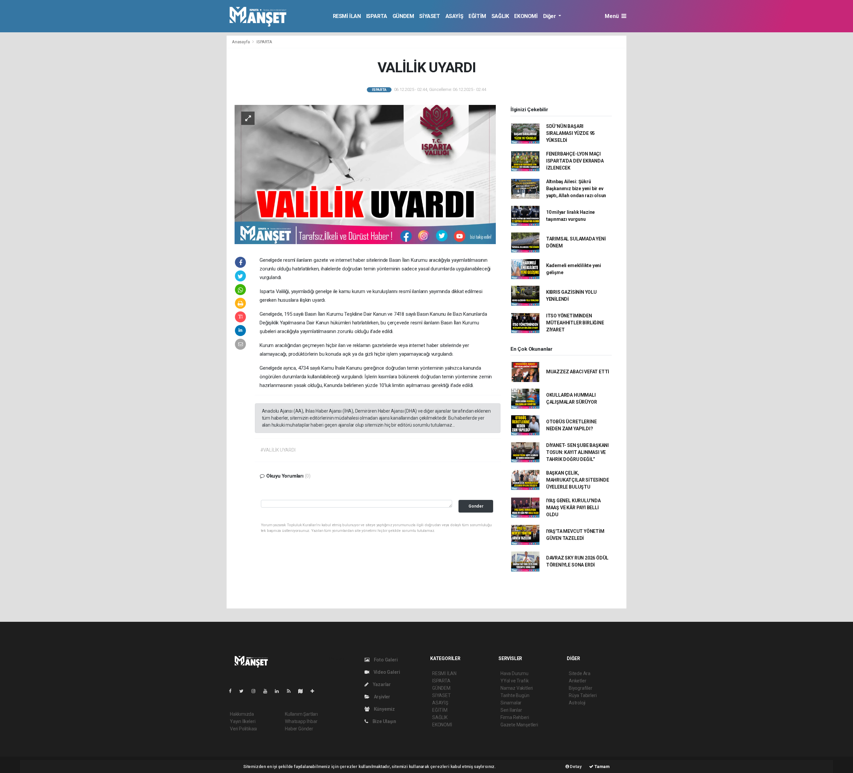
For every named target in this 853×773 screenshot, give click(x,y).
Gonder (475, 506)
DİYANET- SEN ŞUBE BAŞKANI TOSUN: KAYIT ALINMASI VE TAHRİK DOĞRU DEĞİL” (577, 452)
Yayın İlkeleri (242, 721)
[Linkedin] (279, 691)
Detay (575, 766)
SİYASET (429, 16)
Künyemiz (384, 709)
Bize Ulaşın (384, 721)
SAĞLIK (500, 16)
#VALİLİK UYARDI (278, 450)
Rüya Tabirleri (582, 695)
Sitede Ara (579, 673)
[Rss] (291, 691)
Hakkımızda (242, 714)
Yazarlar (381, 684)
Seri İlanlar (511, 710)
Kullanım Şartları (301, 714)
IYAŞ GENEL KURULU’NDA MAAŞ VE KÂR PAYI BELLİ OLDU (573, 507)
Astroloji (577, 702)
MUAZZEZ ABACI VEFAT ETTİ (577, 371)
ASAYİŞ (454, 16)
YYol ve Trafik (514, 680)
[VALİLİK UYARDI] (365, 174)
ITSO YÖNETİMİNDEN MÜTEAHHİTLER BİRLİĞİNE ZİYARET (575, 322)
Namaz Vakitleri (516, 688)
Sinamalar (510, 702)
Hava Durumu (514, 673)
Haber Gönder (299, 728)
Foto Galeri (385, 659)
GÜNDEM (403, 16)
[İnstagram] (256, 691)
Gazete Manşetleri (519, 724)
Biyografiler (580, 688)
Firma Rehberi (514, 717)
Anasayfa (241, 41)
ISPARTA (376, 16)
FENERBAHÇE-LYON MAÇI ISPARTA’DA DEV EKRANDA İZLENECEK (575, 161)
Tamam (601, 766)
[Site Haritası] (303, 691)
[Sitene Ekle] (315, 691)
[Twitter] (244, 691)
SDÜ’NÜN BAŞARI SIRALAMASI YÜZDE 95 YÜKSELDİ (570, 133)
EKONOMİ (525, 16)
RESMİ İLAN (347, 16)
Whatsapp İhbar (301, 721)
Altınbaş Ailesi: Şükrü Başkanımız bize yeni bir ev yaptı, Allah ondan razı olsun (576, 188)
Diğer (550, 16)
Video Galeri (386, 672)
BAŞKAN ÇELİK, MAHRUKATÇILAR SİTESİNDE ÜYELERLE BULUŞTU (577, 480)
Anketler (577, 680)
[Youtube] (268, 691)
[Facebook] (233, 691)
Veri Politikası (243, 728)
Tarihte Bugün (514, 695)
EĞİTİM (477, 16)
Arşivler (381, 696)
